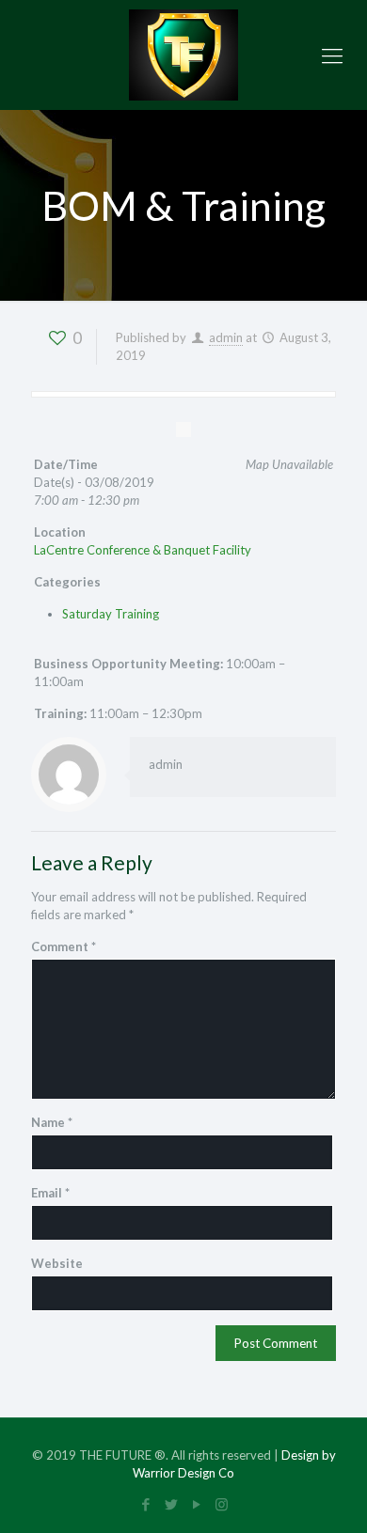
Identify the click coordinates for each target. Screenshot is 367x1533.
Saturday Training (110, 613)
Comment (63, 946)
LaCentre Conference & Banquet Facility (142, 549)
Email (50, 1192)
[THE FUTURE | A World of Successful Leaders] (183, 55)
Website (57, 1263)
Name (51, 1122)
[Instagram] (221, 1503)
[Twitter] (171, 1503)
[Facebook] (145, 1503)
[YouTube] (196, 1503)
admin (226, 337)
